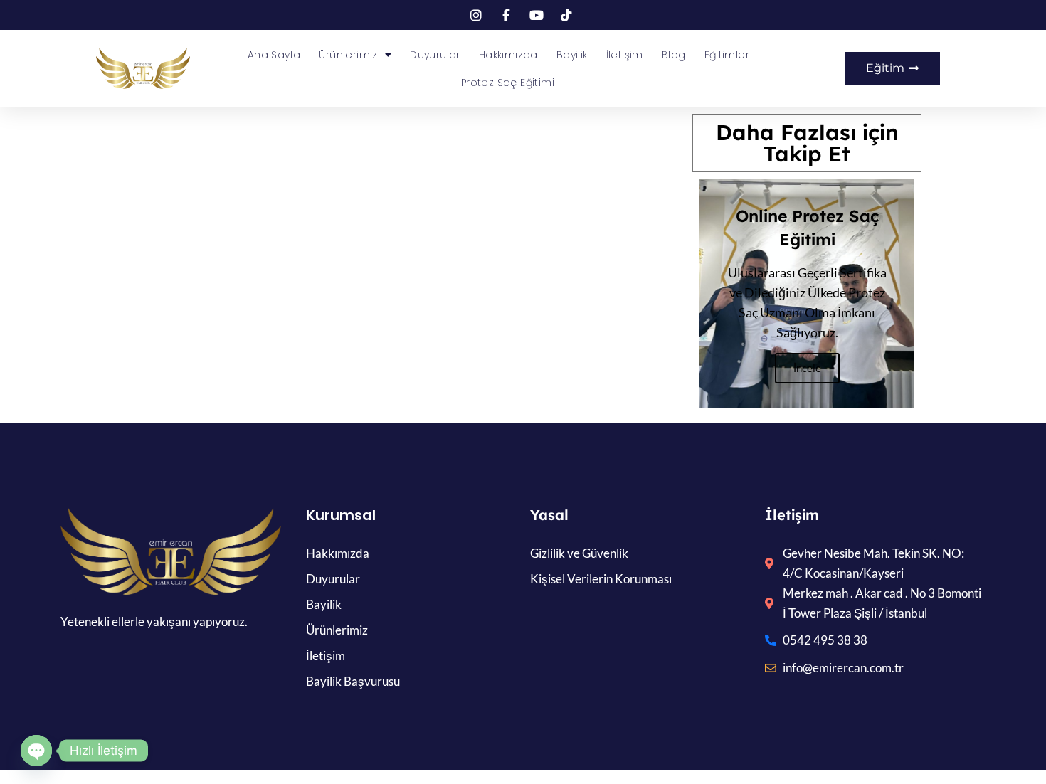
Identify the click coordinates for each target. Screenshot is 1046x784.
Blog (674, 55)
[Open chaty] (36, 750)
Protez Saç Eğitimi (507, 82)
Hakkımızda (508, 55)
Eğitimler (727, 55)
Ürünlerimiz (348, 55)
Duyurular (435, 55)
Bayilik (572, 55)
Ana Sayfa (274, 55)
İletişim (624, 55)
